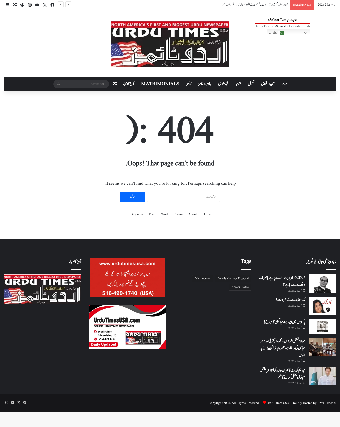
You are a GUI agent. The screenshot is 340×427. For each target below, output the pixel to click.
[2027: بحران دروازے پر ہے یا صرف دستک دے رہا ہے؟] (322, 283)
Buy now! (136, 214)
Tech (152, 214)
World (165, 214)
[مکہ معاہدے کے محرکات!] (322, 306)
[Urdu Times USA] (170, 44)
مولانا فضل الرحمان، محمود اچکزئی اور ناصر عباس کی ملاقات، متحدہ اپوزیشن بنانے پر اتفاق (282, 348)
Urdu (273, 32)
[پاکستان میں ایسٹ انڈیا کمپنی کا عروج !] (322, 326)
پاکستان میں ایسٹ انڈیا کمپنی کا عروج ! (284, 322)
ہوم (284, 84)
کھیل (251, 84)
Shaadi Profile (240, 287)
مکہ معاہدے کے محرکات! (290, 300)
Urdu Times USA (278, 403)
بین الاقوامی (268, 84)
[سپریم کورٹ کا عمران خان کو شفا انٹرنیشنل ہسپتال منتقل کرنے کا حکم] (322, 376)
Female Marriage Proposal (233, 278)
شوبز (238, 84)
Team (179, 214)
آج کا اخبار (128, 84)
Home (207, 214)
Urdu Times (325, 403)
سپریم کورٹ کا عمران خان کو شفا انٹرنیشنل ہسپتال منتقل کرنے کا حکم (282, 374)
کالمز (188, 84)
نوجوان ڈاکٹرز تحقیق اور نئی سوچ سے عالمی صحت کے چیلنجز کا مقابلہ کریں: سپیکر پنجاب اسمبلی (255, 4)
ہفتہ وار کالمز (204, 84)
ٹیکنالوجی (223, 84)
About (192, 214)
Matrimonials (203, 278)
